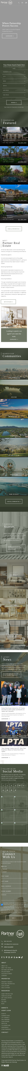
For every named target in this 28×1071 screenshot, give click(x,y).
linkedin (3, 792)
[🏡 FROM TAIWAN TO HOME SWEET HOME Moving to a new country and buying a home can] (7, 817)
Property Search (6, 983)
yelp (24, 787)
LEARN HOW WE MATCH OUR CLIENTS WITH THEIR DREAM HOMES (14, 550)
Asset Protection (7, 995)
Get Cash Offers (6, 999)
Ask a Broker (5, 1021)
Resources (5, 992)
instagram (15, 787)
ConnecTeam (5, 1017)
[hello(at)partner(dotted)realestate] (22, 3)
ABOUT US (4, 967)
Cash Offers (5, 1023)
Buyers (3, 1001)
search (13, 102)
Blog (2, 1005)
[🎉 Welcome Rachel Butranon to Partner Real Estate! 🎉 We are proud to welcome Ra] (20, 817)
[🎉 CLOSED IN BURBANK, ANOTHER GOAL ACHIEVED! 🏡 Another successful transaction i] (7, 830)
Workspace (5, 1029)
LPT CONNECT (5, 1019)
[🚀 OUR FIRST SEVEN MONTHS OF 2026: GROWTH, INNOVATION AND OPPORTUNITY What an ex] (20, 830)
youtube (7, 792)
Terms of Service (4, 912)
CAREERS (4, 977)
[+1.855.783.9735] (19, 3)
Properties (5, 980)
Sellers (3, 1003)
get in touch (8, 302)
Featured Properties (8, 985)
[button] (14, 72)
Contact (4, 1034)
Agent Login (6, 1012)
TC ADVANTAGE (5, 1027)
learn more (9, 36)
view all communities (13, 501)
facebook (3, 787)
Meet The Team (6, 969)
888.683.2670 (4, 914)
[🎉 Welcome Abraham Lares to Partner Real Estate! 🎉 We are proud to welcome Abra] (20, 804)
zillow (20, 787)
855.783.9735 (8, 943)
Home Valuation (6, 997)
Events (3, 1015)
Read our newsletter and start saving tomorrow (10, 676)
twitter (7, 787)
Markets (4, 1009)
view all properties (13, 229)
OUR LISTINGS (5, 987)
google (11, 792)
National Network (7, 971)
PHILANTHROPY (5, 973)
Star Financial (6, 1031)
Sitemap (14, 1064)
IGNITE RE (4, 1025)
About (3, 964)
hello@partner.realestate (11, 945)
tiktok (15, 792)
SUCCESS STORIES (6, 975)
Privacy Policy (21, 911)
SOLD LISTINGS (5, 989)
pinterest (11, 787)
